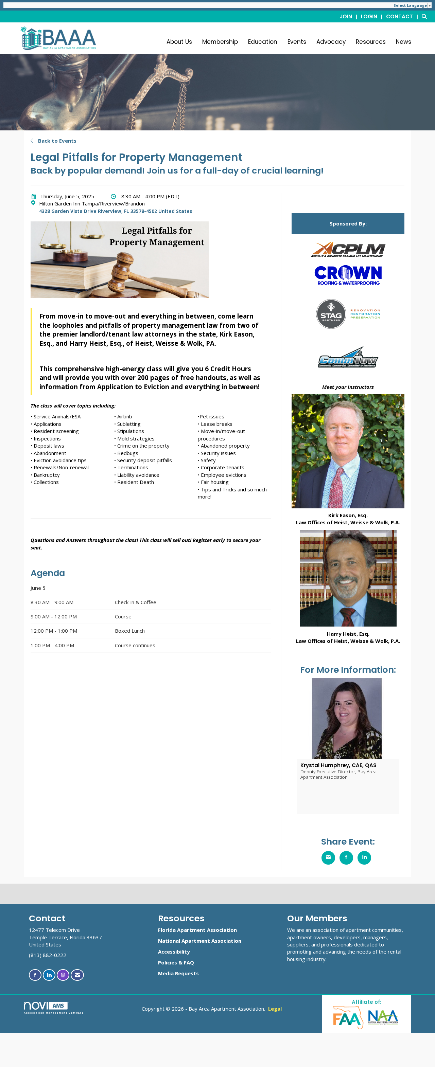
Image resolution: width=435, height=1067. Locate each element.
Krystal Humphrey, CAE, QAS (338, 765)
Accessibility (174, 951)
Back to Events (56, 140)
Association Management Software (54, 1013)
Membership (220, 42)
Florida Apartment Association (197, 929)
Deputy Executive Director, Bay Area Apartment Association (338, 774)
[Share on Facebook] (346, 858)
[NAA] (383, 1017)
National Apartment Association (199, 940)
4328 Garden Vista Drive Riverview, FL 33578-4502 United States (115, 211)
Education (262, 42)
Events (297, 42)
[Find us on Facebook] (35, 975)
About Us (179, 42)
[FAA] (349, 1017)
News (403, 42)
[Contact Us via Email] (77, 975)
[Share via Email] (328, 858)
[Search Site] (426, 16)
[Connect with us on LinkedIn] (49, 975)
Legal (275, 1008)
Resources (371, 42)
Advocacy (331, 42)
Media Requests (178, 973)
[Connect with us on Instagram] (63, 975)
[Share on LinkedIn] (364, 858)
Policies (167, 962)
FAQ (189, 962)
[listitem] (350, 16)
